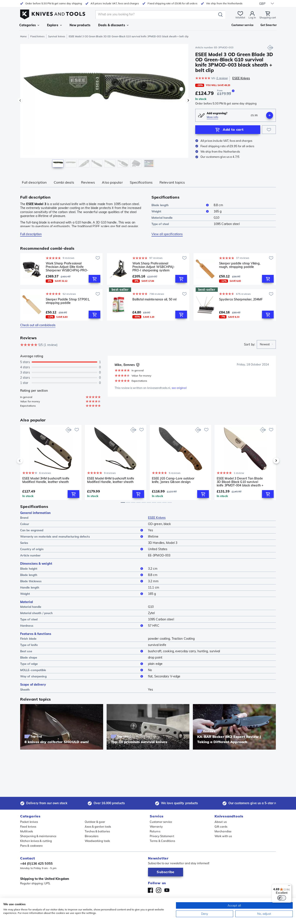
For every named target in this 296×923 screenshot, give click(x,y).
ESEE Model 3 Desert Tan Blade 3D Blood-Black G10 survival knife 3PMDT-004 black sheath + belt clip (240, 482)
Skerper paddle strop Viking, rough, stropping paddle (239, 265)
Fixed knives (37, 36)
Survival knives (56, 36)
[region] (104, 106)
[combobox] (266, 344)
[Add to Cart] (94, 279)
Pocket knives (29, 822)
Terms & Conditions (162, 841)
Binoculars (92, 836)
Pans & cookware (31, 845)
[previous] (27, 460)
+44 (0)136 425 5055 (36, 863)
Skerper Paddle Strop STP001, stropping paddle (68, 301)
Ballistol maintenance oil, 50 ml (154, 299)
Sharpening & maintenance (38, 836)
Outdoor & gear (95, 822)
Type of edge (29, 663)
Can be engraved (32, 530)
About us (221, 822)
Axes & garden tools (98, 826)
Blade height (28, 568)
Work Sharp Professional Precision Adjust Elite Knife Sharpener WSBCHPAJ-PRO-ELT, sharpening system (67, 267)
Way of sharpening (33, 676)
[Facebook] (150, 890)
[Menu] (289, 886)
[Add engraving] (269, 115)
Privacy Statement (162, 836)
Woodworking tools (97, 841)
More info (212, 117)
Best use (26, 651)
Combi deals (64, 182)
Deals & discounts (111, 25)
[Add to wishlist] (269, 129)
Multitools (26, 831)
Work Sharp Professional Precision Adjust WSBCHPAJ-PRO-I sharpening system (153, 267)
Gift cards (221, 826)
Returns (155, 831)
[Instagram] (159, 890)
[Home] (52, 13)
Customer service (161, 822)
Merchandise (223, 831)
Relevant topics (172, 182)
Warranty (156, 826)
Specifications (141, 182)
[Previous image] (20, 100)
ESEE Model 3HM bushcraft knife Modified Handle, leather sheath (45, 480)
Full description (34, 182)
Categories (27, 25)
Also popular (112, 182)
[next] (269, 460)
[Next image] (188, 100)
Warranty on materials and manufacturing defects (55, 536)
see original (179, 388)
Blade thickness (31, 581)
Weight (156, 211)
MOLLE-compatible (33, 670)
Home (23, 36)
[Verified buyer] (138, 365)
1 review (222, 78)
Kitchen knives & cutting (36, 841)
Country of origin (32, 549)
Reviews (88, 182)
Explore (52, 25)
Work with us (223, 836)
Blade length (160, 205)
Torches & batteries (97, 831)
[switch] (281, 897)
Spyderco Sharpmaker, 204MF (241, 299)
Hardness (26, 625)
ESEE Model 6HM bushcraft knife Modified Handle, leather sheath (110, 480)
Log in (252, 17)
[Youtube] (167, 890)
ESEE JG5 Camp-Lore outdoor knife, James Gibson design (173, 480)
